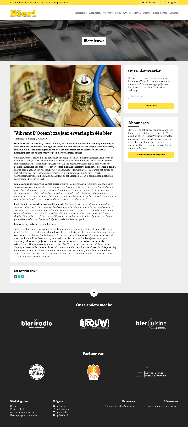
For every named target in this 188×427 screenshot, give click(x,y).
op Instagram (63, 409)
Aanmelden (151, 105)
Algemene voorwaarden (22, 412)
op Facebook (62, 415)
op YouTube (62, 412)
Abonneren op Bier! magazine (151, 154)
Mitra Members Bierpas (155, 12)
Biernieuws (121, 12)
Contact (174, 12)
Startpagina (81, 12)
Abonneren (95, 12)
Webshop (108, 12)
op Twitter (61, 406)
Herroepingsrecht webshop (24, 415)
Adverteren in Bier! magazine (163, 406)
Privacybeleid (17, 409)
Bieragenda (135, 12)
